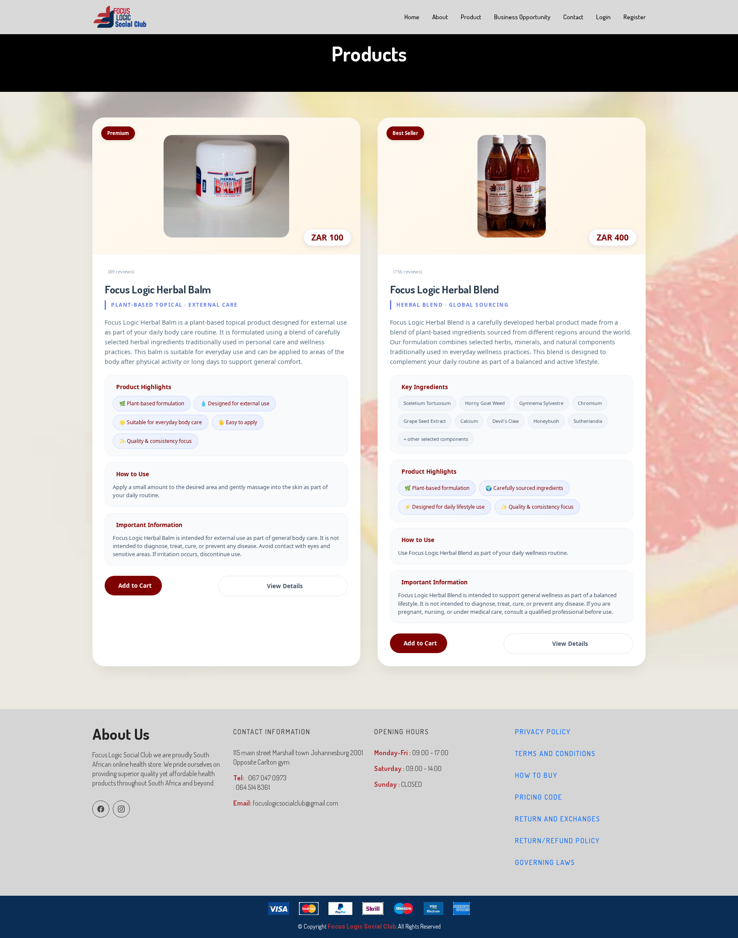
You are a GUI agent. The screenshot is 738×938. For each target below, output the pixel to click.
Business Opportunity (522, 17)
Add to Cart (135, 585)
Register (635, 17)
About (440, 17)
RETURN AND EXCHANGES (557, 819)
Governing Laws (545, 862)
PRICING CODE (538, 797)
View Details (285, 586)
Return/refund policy (557, 840)
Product (471, 17)
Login (603, 17)
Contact (573, 17)
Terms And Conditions (555, 753)
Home (411, 17)
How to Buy (536, 775)
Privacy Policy (543, 731)
